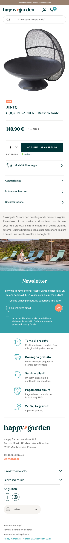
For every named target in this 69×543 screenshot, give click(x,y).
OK (59, 307)
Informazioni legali (13, 525)
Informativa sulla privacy (16, 534)
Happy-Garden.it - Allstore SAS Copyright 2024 (27, 539)
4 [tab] (46, 88)
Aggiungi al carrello (42, 147)
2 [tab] (37, 88)
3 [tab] (41, 88)
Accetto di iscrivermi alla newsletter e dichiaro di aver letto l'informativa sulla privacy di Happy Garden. (32, 321)
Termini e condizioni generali (18, 529)
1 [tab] (28, 88)
